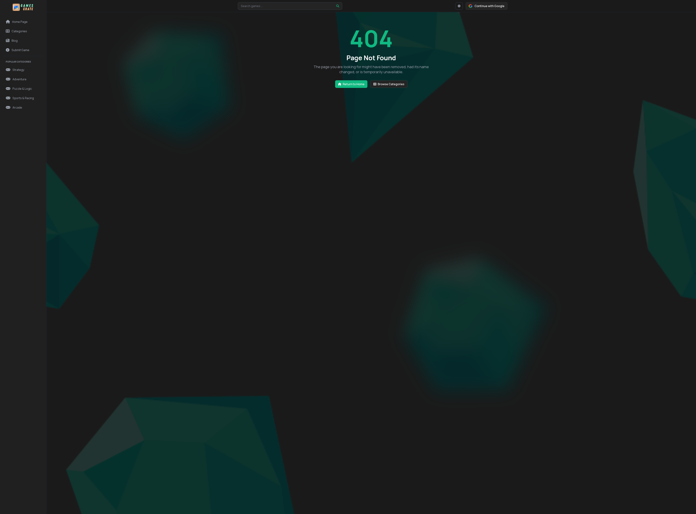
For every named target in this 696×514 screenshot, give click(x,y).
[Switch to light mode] (459, 6)
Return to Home (353, 84)
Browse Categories (391, 84)
